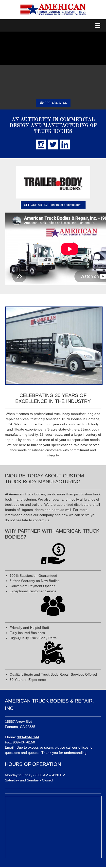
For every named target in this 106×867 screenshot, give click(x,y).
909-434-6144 (28, 737)
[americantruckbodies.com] (53, 9)
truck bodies (14, 504)
